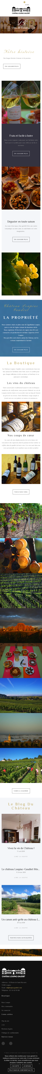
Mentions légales (7, 1029)
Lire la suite (21, 856)
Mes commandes (7, 1006)
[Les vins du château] (21, 417)
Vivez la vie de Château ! (21, 848)
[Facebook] (3, 1043)
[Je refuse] (39, 1063)
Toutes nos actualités (21, 938)
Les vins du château (21, 383)
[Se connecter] (17, 4)
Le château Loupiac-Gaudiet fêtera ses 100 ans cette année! (21, 869)
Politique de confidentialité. (21, 1070)
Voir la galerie (21, 791)
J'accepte (15, 1066)
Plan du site (5, 1021)
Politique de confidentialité (10, 1033)
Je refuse (27, 1066)
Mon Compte (6, 1002)
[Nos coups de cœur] (21, 469)
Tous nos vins (21, 492)
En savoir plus (12, 66)
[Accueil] (21, 10)
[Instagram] (10, 1043)
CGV (3, 1025)
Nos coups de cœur (21, 435)
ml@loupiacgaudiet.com (14, 988)
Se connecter (6, 1010)
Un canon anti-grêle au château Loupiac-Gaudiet (21, 919)
